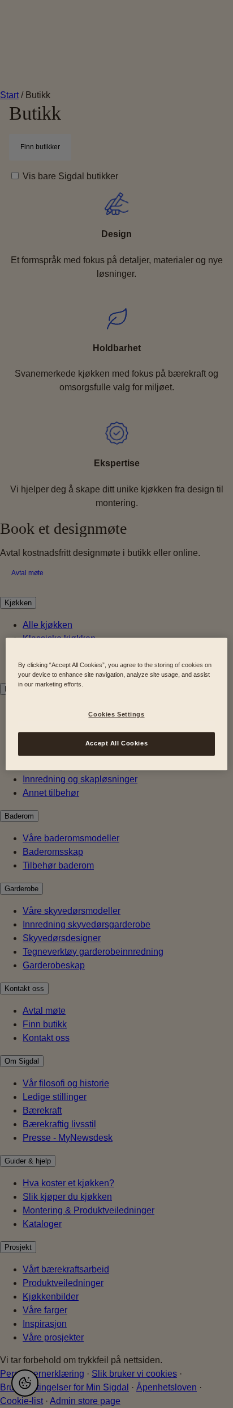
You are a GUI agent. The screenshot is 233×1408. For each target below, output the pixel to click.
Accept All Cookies (116, 743)
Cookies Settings (116, 714)
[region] (116, 704)
